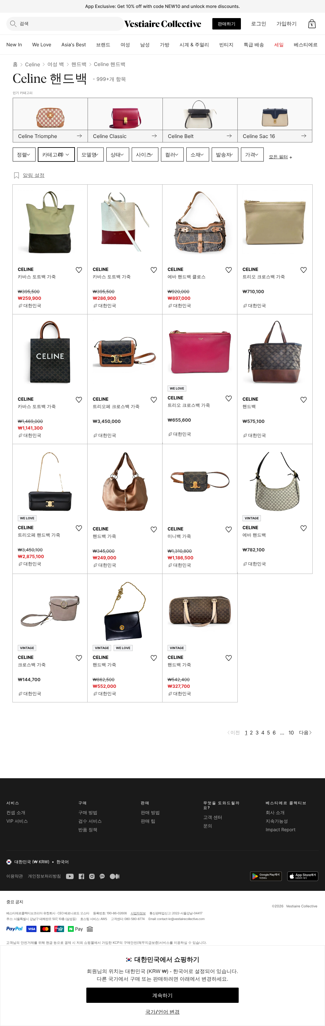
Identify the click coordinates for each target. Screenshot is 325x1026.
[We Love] (56, 44)
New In (14, 45)
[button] (312, 23)
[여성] (135, 44)
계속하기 (162, 995)
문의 (207, 826)
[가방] (174, 44)
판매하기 (226, 23)
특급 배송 (254, 45)
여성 (125, 45)
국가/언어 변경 (162, 1012)
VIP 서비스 (17, 821)
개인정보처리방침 (44, 876)
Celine (32, 64)
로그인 (258, 23)
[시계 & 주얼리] (214, 44)
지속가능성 (277, 821)
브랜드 (103, 45)
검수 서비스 (90, 821)
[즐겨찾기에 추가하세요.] (79, 270)
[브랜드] (115, 44)
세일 (279, 45)
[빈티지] (238, 44)
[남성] (154, 44)
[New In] (27, 44)
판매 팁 (148, 821)
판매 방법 (150, 812)
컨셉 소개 (15, 812)
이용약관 (14, 876)
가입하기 (286, 23)
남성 (145, 45)
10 (291, 732)
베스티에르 (306, 45)
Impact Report (280, 829)
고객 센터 (212, 817)
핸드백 (79, 64)
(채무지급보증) (148, 942)
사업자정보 (138, 913)
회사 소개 (275, 812)
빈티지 (226, 45)
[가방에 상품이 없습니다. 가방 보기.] (312, 23)
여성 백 (55, 64)
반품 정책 (87, 829)
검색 (24, 23)
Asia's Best (74, 45)
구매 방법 (87, 812)
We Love (41, 45)
